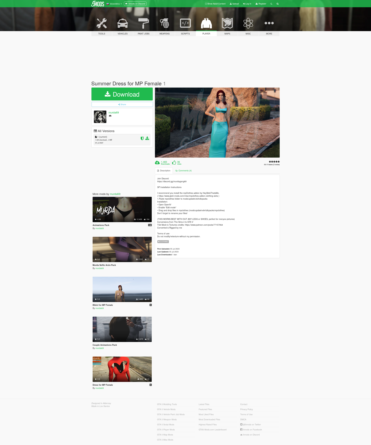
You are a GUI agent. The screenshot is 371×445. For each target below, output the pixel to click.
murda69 (114, 112)
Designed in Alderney (101, 403)
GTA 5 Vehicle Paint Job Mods (171, 414)
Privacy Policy (246, 409)
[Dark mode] (271, 3)
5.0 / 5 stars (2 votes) (272, 164)
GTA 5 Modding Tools (167, 404)
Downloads (165, 164)
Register (262, 3)
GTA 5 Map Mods (165, 434)
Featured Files (205, 409)
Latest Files (204, 404)
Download (125, 94)
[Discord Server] (110, 115)
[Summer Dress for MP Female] (217, 123)
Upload (235, 3)
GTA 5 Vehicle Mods (166, 409)
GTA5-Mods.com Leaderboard (213, 429)
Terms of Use (246, 414)
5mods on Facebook (252, 429)
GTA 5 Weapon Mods (167, 419)
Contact (243, 404)
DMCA (243, 419)
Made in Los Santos (100, 406)
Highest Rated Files (208, 424)
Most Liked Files (206, 414)
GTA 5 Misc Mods (165, 439)
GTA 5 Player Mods (166, 429)
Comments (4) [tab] (184, 170)
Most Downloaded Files (209, 419)
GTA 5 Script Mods (165, 424)
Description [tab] (164, 170)
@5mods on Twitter (251, 424)
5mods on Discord (251, 434)
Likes (179, 164)
